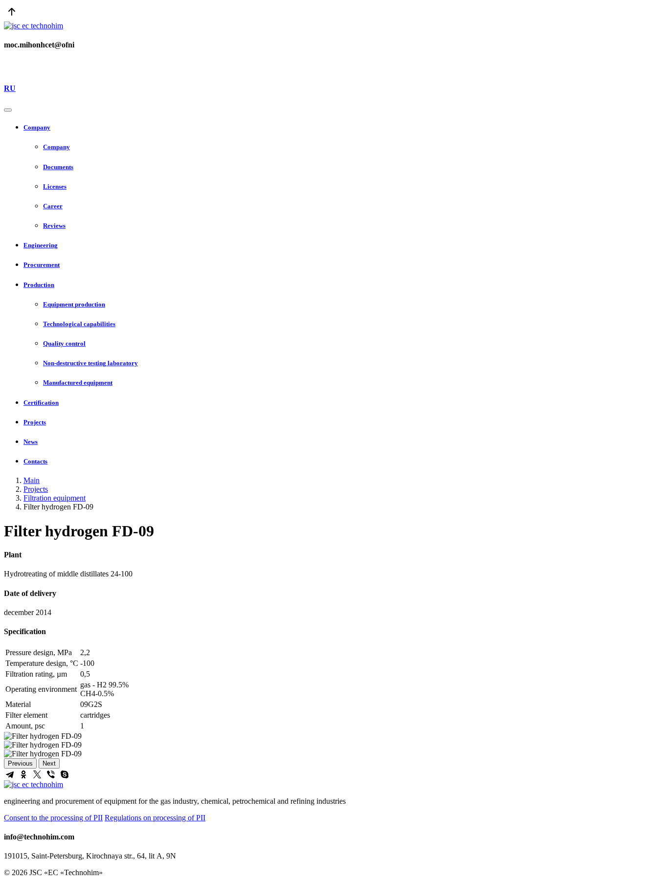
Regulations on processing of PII (155, 818)
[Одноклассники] (23, 774)
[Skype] (64, 774)
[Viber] (51, 774)
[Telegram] (10, 774)
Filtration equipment (54, 498)
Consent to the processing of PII (53, 818)
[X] (37, 774)
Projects (35, 489)
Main (31, 480)
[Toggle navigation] (8, 110)
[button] (343, 128)
